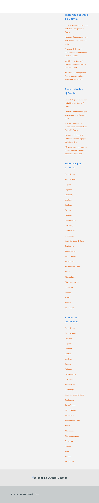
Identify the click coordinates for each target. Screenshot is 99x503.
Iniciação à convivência (74, 241)
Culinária (68, 215)
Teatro (67, 297)
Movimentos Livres (73, 267)
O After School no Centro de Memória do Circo (35, 151)
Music (67, 272)
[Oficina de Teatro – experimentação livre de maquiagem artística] (35, 39)
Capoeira (68, 184)
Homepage (69, 236)
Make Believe (70, 256)
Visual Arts (69, 308)
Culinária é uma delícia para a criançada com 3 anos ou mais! (76, 40)
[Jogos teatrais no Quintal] (35, 319)
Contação (69, 200)
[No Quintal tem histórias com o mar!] (35, 188)
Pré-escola (69, 287)
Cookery (68, 205)
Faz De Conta (70, 220)
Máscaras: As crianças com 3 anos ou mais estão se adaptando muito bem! (76, 76)
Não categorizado (72, 282)
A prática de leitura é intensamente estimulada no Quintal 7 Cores (76, 52)
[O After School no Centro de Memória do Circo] (35, 129)
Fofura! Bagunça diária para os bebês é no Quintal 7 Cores (76, 28)
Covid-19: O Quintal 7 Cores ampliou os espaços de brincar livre (75, 64)
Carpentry (69, 195)
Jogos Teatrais (70, 251)
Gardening (69, 226)
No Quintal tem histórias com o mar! (30, 209)
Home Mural (70, 231)
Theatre (68, 303)
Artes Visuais (70, 179)
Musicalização (70, 277)
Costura (68, 210)
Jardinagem (69, 246)
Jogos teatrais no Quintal (24, 419)
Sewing (68, 292)
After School (70, 174)
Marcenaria (69, 261)
